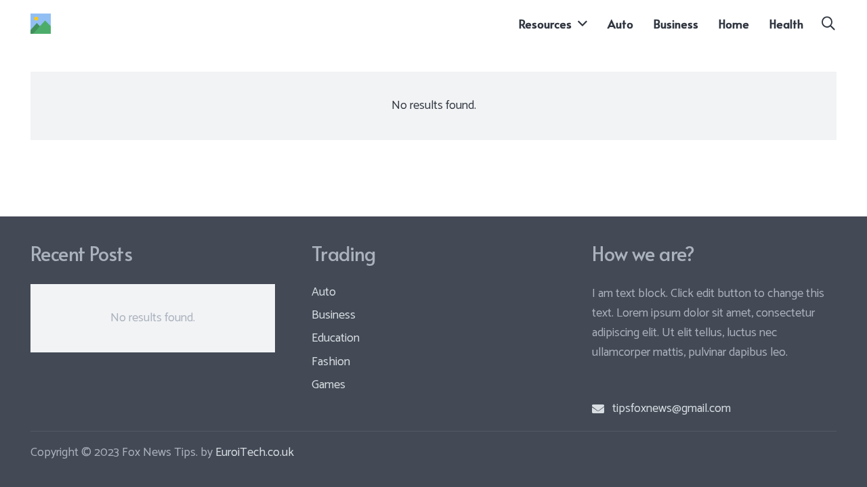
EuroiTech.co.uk (254, 452)
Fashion (331, 362)
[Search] (828, 24)
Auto (324, 292)
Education (336, 338)
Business (334, 315)
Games (328, 385)
